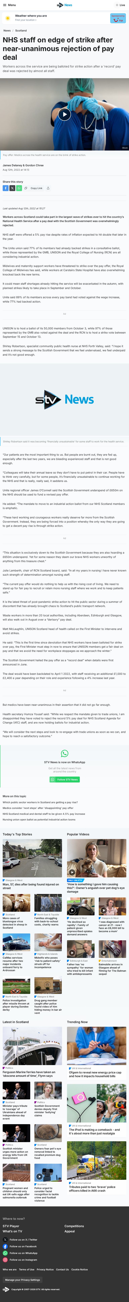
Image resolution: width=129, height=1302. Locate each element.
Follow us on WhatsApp (23, 1253)
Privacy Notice (45, 1269)
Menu (12, 5)
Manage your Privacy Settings (22, 1279)
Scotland (21, 30)
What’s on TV (12, 1231)
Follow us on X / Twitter (23, 1239)
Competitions (74, 1226)
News (7, 30)
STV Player (11, 1226)
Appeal (69, 1231)
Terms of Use (26, 1269)
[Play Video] (64, 114)
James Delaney (12, 165)
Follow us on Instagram (23, 1259)
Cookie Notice (79, 1269)
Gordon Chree (34, 165)
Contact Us (62, 1269)
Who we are (9, 1269)
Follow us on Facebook (23, 1246)
